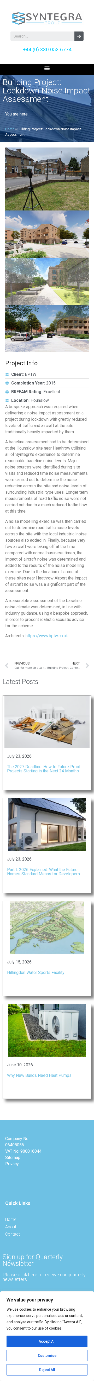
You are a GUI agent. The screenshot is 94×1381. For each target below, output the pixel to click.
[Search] (79, 36)
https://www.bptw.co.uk (47, 635)
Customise (47, 1355)
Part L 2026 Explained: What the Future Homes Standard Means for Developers (43, 871)
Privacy (12, 1163)
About (10, 1226)
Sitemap (12, 1157)
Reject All (47, 1370)
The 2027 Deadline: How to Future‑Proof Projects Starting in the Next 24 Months (44, 768)
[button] (47, 68)
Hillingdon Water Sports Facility (35, 972)
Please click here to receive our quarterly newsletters (44, 1277)
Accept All (47, 1341)
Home (9, 129)
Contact (12, 1234)
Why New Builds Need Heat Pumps (39, 1075)
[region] (47, 1336)
